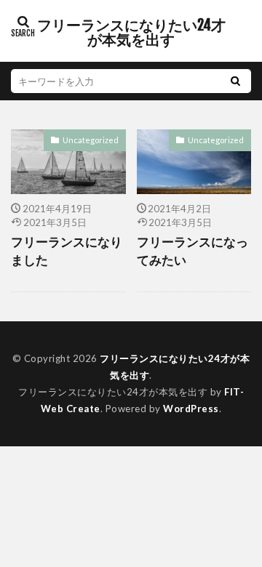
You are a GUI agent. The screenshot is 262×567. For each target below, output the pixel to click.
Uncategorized (91, 140)
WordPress (191, 408)
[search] (235, 81)
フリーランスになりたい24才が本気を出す (131, 32)
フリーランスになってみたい (192, 251)
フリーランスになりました (66, 251)
